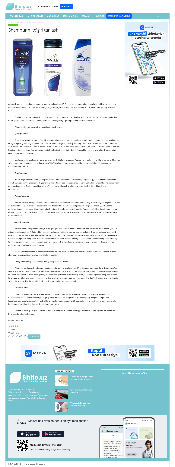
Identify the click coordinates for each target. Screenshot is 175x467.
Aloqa (55, 6)
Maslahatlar (70, 16)
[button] (165, 16)
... (158, 16)
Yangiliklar (16, 16)
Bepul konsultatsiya (119, 16)
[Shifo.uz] (19, 4)
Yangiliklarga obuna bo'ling (134, 373)
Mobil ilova (66, 6)
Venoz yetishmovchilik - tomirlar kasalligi (80, 404)
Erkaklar (99, 16)
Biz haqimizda (44, 6)
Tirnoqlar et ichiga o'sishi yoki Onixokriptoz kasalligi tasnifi (81, 379)
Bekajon (86, 16)
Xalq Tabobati (35, 16)
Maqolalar (53, 16)
